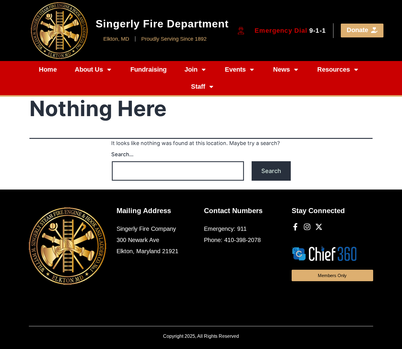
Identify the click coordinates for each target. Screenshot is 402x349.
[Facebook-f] (295, 227)
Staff (198, 86)
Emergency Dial (290, 30)
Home (48, 69)
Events (235, 69)
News (281, 69)
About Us (89, 69)
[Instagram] (307, 227)
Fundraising (148, 69)
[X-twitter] (319, 227)
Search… (122, 154)
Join (191, 69)
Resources (333, 69)
